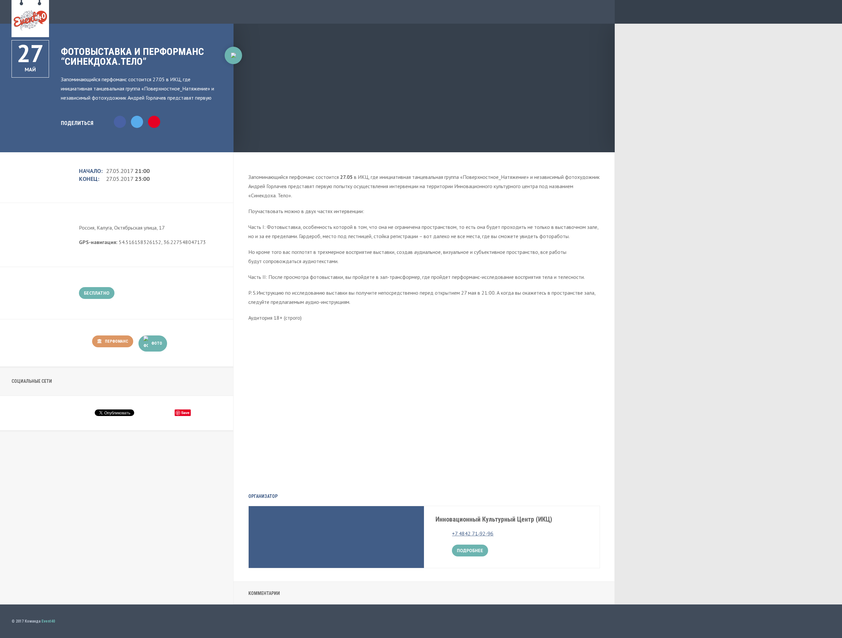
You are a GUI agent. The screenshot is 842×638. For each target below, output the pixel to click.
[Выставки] (233, 87)
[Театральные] (233, 71)
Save (185, 412)
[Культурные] (233, 55)
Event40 (48, 621)
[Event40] (30, 33)
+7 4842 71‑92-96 (472, 533)
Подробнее (470, 550)
